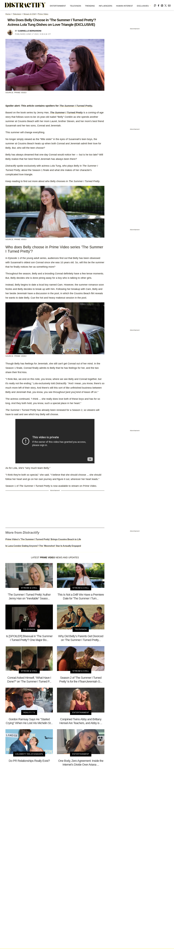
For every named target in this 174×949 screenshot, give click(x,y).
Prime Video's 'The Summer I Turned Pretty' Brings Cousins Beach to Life (43, 539)
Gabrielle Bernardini (29, 31)
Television (75, 6)
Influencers (105, 6)
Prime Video (43, 14)
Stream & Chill (29, 14)
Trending (90, 6)
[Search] (155, 5)
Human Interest (124, 6)
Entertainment (58, 6)
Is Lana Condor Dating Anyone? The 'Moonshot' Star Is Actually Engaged (43, 546)
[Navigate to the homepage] (25, 5)
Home (8, 14)
